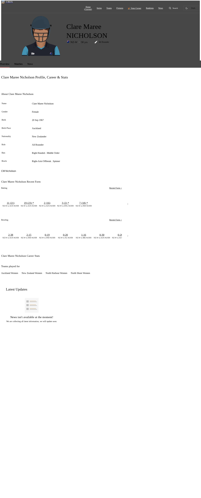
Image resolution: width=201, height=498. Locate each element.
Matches (18, 64)
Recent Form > (115, 188)
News (30, 64)
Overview (5, 64)
